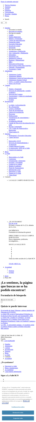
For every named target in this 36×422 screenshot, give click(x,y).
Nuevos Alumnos (10, 5)
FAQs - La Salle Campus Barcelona (20, 82)
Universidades (9, 12)
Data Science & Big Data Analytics (20, 65)
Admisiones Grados (15, 74)
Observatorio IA (14, 132)
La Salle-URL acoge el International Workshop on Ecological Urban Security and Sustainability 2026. (17, 315)
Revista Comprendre (15, 126)
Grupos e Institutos (15, 109)
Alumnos (8, 7)
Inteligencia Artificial (15, 58)
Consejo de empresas (15, 150)
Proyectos (12, 114)
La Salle (7, 153)
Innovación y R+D (15, 141)
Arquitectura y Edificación (17, 51)
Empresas (8, 10)
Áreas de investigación (16, 110)
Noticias (11, 271)
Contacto (7, 177)
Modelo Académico (15, 166)
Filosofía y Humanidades (17, 67)
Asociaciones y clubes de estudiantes (20, 96)
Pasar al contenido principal (9, 1)
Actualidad (8, 267)
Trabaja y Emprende (15, 89)
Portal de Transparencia (16, 168)
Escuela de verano (14, 46)
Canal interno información (13, 371)
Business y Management (16, 60)
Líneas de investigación (16, 112)
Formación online (14, 42)
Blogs (6, 152)
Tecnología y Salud (15, 69)
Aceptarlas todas (18, 418)
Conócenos (12, 159)
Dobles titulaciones (15, 37)
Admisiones (8, 71)
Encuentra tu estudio (15, 30)
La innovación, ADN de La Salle (19, 148)
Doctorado (12, 47)
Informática (12, 55)
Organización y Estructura (17, 161)
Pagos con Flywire (15, 83)
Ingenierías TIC (14, 56)
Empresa (7, 134)
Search (7, 19)
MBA (10, 62)
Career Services (14, 137)
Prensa (7, 16)
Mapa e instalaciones (11, 368)
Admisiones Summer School (18, 80)
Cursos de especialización (17, 40)
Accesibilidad (9, 370)
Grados (11, 35)
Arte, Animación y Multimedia (18, 53)
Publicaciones (13, 116)
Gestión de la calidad (15, 164)
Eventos (11, 100)
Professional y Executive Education (20, 135)
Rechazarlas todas (18, 412)
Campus (7, 85)
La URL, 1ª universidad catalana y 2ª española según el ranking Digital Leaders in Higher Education (17, 325)
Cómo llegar (13, 175)
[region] (18, 402)
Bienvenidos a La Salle (16, 157)
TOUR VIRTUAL (15, 264)
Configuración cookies (18, 407)
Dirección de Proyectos (16, 64)
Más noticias (5, 328)
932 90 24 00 (13, 223)
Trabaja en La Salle (15, 173)
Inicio (6, 276)
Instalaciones (13, 98)
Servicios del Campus (15, 94)
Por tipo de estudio (15, 33)
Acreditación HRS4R (15, 121)
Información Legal (14, 170)
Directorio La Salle (15, 171)
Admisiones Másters (15, 76)
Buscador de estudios (15, 31)
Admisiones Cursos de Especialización (21, 78)
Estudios (7, 28)
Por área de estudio (15, 49)
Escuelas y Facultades (16, 162)
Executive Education (15, 44)
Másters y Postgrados (15, 38)
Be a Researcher (14, 107)
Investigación (9, 101)
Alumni (7, 8)
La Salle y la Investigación (17, 105)
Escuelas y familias (11, 14)
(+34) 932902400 (9, 341)
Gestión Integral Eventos (16, 146)
